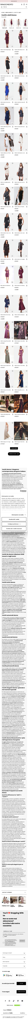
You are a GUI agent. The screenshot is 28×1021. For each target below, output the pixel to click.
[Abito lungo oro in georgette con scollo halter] (7, 431)
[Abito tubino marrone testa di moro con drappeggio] (7, 248)
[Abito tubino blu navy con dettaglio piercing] (21, 65)
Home (2, 12)
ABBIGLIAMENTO (9, 12)
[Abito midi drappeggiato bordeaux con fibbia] (7, 39)
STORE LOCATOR (21, 991)
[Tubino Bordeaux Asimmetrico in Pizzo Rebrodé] (7, 403)
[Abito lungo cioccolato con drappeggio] (7, 379)
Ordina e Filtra (12, 454)
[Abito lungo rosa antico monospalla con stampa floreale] (21, 330)
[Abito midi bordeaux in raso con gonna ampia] (21, 304)
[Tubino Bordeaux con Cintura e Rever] (21, 39)
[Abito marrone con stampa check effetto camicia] (21, 171)
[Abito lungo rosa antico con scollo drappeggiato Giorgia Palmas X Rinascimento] (21, 354)
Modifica (22, 1013)
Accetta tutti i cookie (14, 519)
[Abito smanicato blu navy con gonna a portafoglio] (21, 116)
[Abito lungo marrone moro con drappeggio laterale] (21, 431)
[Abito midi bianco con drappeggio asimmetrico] (21, 142)
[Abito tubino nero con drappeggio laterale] (7, 222)
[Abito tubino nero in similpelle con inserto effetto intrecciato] (7, 196)
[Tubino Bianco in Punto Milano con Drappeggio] (7, 142)
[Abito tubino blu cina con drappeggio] (7, 91)
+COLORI (16, 53)
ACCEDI (21, 983)
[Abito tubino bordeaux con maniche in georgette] (21, 274)
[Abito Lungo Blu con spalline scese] (21, 379)
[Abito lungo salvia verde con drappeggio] (7, 354)
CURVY (5, 936)
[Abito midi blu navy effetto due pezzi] (21, 91)
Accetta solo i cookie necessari (14, 528)
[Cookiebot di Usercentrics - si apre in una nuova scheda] (20, 491)
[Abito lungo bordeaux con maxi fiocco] (21, 403)
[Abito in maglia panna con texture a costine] (7, 171)
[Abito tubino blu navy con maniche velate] (7, 304)
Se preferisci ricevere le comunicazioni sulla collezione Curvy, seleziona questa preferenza (13, 935)
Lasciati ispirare (7, 892)
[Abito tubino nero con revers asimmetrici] (7, 65)
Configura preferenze (13, 524)
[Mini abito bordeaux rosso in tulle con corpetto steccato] (7, 274)
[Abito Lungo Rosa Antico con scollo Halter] (7, 330)
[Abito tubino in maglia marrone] (21, 248)
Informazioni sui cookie (18, 514)
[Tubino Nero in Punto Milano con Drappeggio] (21, 196)
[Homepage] (7, 4)
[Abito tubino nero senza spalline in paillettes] (21, 222)
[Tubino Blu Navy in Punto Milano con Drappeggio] (7, 116)
